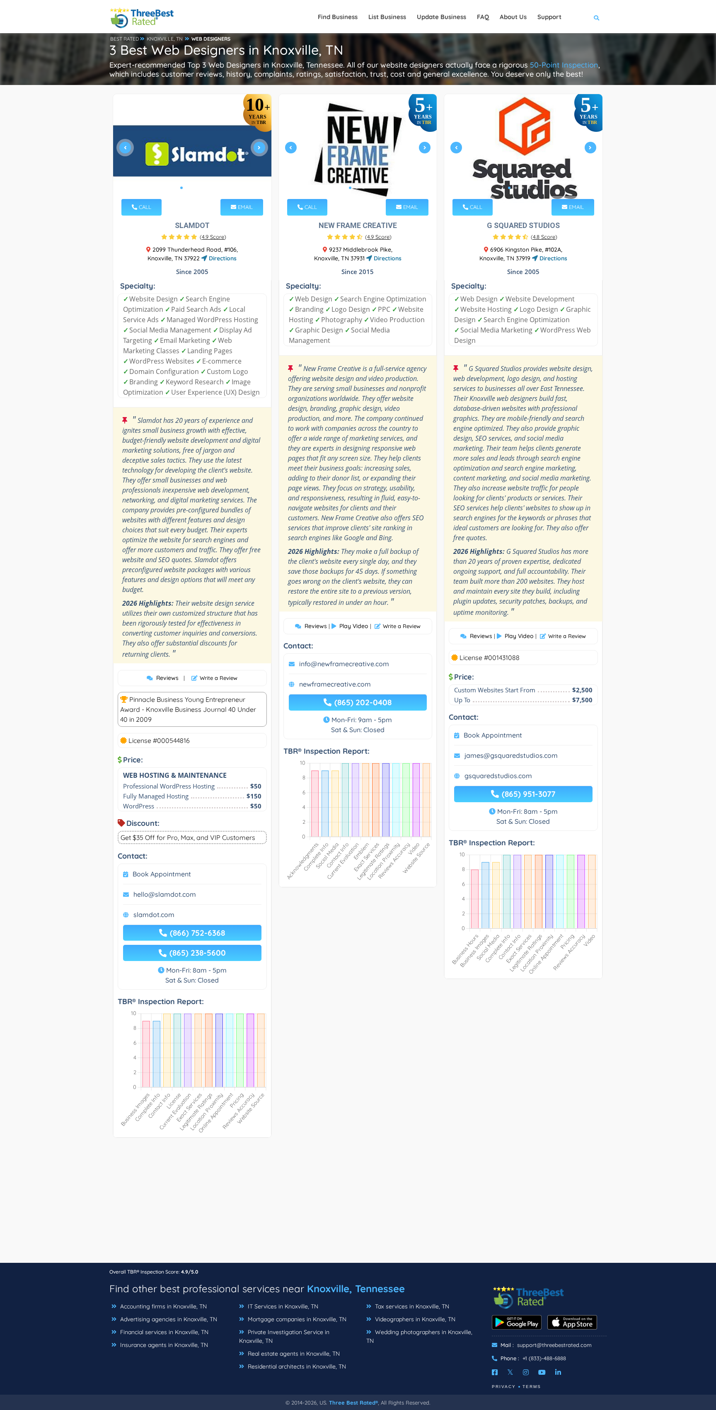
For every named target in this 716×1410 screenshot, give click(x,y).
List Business (387, 17)
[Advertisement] (358, 1204)
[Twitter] (510, 1372)
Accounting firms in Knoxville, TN (163, 1306)
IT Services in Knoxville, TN (282, 1306)
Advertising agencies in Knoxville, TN (168, 1319)
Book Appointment (162, 874)
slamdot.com (153, 914)
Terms (531, 1386)
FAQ (483, 17)
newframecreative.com (335, 684)
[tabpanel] (192, 150)
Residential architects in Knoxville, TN (296, 1366)
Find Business (338, 17)
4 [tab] (201, 188)
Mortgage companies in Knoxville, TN (296, 1319)
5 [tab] (536, 188)
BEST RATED (124, 39)
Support (549, 17)
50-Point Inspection (564, 65)
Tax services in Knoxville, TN (411, 1306)
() (213, 236)
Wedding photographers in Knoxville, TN (419, 1336)
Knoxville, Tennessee (356, 1288)
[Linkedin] (558, 1372)
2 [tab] (188, 188)
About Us (513, 17)
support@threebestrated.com (554, 1345)
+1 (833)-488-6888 (544, 1358)
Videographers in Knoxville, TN (414, 1319)
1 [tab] (181, 188)
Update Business (441, 17)
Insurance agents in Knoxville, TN (163, 1345)
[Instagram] (526, 1372)
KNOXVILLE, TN (165, 39)
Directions (222, 258)
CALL (144, 207)
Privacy (504, 1386)
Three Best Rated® (353, 1402)
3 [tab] (195, 188)
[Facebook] (495, 1372)
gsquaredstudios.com (498, 776)
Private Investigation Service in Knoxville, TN (284, 1336)
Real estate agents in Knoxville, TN (293, 1353)
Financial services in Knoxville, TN (163, 1332)
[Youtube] (542, 1372)
